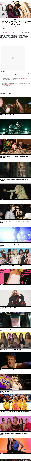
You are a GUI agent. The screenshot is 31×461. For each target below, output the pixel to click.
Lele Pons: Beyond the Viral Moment (8, 307)
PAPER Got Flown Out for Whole (7, 114)
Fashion (2, 284)
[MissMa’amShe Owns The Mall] (15, 382)
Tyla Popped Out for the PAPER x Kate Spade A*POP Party (12, 285)
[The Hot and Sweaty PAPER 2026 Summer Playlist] (15, 256)
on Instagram (17, 28)
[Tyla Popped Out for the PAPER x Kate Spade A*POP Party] (15, 276)
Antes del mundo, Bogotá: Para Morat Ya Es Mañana (11, 135)
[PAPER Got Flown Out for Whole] (15, 105)
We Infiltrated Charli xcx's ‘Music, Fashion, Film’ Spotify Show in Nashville (14, 245)
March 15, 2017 (11, 85)
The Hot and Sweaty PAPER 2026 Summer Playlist (11, 265)
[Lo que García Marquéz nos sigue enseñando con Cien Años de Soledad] (15, 169)
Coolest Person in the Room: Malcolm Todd (9, 369)
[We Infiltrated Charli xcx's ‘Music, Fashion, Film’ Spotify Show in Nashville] (15, 234)
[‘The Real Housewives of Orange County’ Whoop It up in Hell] (15, 423)
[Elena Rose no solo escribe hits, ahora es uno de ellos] (15, 191)
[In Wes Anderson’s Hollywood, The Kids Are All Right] (15, 319)
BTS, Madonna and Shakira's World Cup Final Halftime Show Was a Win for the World (14, 412)
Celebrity (15, 19)
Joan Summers (2, 350)
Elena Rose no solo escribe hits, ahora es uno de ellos (12, 200)
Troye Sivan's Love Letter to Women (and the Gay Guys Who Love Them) (14, 222)
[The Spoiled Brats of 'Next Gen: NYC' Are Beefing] (15, 340)
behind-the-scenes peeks (8, 32)
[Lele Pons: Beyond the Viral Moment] (15, 298)
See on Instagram (3, 71)
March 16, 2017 (16, 79)
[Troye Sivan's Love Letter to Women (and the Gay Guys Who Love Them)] (15, 211)
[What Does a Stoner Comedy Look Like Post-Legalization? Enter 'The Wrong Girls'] (15, 146)
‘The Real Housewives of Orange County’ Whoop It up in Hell (13, 433)
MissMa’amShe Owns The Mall (6, 391)
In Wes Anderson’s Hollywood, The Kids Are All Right (11, 329)
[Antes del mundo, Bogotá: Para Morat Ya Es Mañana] (15, 126)
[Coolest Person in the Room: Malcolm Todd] (15, 360)
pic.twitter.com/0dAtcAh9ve (25, 78)
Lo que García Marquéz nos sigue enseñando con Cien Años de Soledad (14, 180)
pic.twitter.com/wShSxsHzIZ (10, 84)
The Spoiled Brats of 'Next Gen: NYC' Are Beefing (11, 349)
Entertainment (2, 327)
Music (1, 242)
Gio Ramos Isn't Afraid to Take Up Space (9, 454)
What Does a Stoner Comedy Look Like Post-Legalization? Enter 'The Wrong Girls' (15, 157)
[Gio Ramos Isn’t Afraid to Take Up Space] (15, 445)
